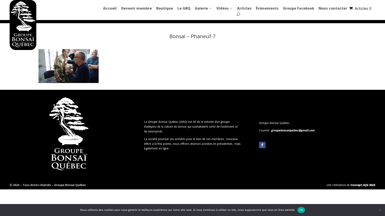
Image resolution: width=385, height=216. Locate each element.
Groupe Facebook (298, 8)
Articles (244, 8)
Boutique (164, 8)
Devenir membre (136, 8)
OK (301, 209)
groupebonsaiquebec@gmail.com (293, 130)
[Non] (380, 210)
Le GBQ (183, 8)
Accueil (110, 8)
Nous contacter (333, 8)
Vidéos (222, 8)
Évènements (267, 8)
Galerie (201, 8)
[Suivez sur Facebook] (262, 145)
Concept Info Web (363, 185)
